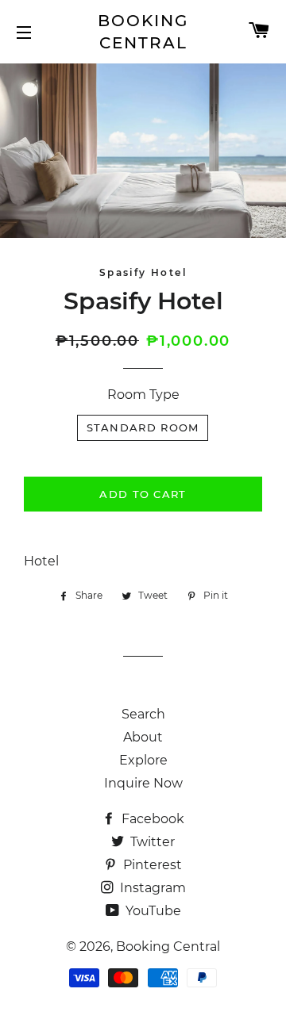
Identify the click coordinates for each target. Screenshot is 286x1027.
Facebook (151, 818)
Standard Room (143, 427)
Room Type (143, 394)
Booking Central (143, 31)
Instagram (151, 887)
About (143, 737)
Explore (143, 760)
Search (143, 714)
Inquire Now (143, 783)
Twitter (151, 841)
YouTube (151, 910)
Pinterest (151, 864)
